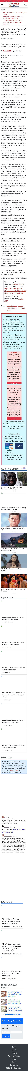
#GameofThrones (18, 284)
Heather (4, 978)
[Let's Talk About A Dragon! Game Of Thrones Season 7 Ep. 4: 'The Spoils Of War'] (14, 683)
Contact (14, 1053)
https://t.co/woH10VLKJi (12, 291)
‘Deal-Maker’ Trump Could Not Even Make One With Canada (11, 921)
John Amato (7, 51)
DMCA (14, 1062)
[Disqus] (14, 834)
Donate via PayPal (19, 446)
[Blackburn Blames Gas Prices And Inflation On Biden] (12, 963)
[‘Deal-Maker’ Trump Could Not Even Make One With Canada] (12, 911)
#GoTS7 (23, 291)
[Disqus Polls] (14, 794)
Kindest (9, 450)
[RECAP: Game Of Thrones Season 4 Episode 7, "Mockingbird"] (14, 607)
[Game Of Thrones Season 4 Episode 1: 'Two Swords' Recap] (14, 658)
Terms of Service (13, 770)
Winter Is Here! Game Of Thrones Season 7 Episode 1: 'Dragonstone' (13, 32)
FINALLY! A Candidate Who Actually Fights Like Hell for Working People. (15, 1008)
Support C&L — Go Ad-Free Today (14, 1)
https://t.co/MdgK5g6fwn (13, 289)
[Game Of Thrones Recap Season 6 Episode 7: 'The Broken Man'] (14, 632)
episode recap (12, 306)
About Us (14, 1050)
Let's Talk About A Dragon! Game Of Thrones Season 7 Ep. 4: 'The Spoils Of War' (13, 695)
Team (14, 1047)
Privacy (14, 1059)
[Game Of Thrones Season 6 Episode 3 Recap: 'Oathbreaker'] (14, 735)
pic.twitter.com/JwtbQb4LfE (13, 293)
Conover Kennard (6, 953)
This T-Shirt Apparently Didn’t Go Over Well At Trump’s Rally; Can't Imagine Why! (11, 947)
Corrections (14, 1065)
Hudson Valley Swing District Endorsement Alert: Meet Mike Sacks (14, 1001)
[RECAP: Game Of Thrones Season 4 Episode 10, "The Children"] (14, 710)
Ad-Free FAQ (21, 426)
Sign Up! (6, 1036)
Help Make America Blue (12, 1014)
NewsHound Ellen (6, 926)
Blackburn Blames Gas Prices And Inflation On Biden (11, 973)
